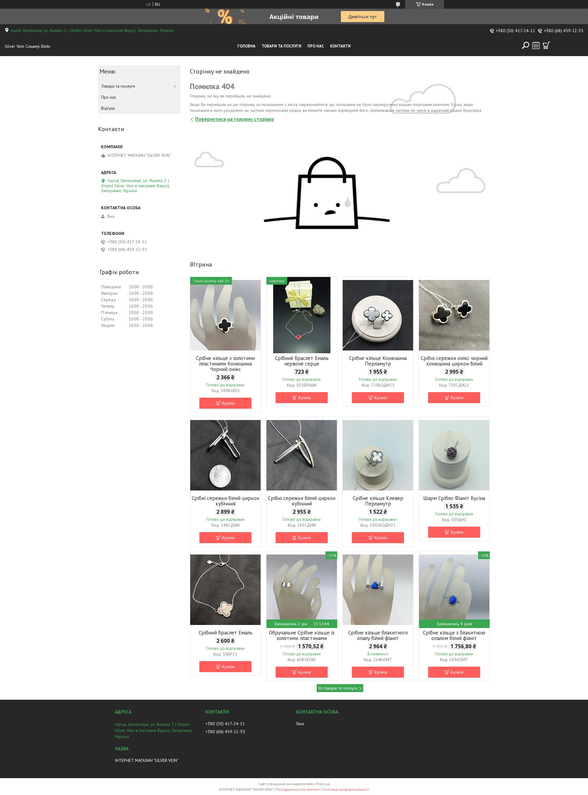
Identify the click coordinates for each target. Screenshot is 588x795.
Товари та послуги (281, 46)
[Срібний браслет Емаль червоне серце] (301, 315)
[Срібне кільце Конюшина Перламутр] (378, 315)
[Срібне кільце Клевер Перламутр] (378, 455)
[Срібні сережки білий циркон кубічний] (225, 455)
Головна (246, 46)
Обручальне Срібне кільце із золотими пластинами (301, 635)
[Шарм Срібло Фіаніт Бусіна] (454, 455)
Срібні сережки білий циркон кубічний (225, 500)
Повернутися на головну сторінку (234, 119)
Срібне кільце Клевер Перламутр (378, 500)
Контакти (340, 46)
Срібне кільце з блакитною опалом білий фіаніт (454, 635)
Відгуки (108, 108)
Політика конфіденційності (345, 789)
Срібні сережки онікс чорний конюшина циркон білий (454, 360)
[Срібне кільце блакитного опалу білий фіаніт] (378, 589)
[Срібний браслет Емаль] (225, 589)
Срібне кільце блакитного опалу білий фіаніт (378, 635)
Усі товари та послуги (337, 688)
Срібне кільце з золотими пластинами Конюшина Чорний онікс (225, 363)
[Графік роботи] (536, 45)
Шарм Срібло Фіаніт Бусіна (454, 498)
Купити (228, 403)
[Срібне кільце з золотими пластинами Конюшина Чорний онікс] (225, 315)
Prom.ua (323, 784)
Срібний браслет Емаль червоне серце (302, 360)
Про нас (315, 46)
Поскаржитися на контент (298, 789)
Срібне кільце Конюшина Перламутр (378, 360)
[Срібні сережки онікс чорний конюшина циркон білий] (454, 315)
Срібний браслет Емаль (225, 632)
